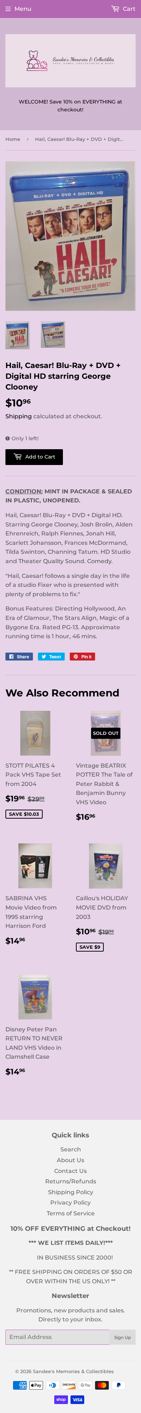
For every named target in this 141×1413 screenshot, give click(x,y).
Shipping (18, 416)
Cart (128, 8)
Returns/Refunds (70, 1181)
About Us (70, 1160)
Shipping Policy (70, 1192)
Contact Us (70, 1171)
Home (12, 139)
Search (70, 1149)
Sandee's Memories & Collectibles (73, 1371)
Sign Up (122, 1337)
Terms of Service (71, 1213)
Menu (22, 8)
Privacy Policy (70, 1202)
